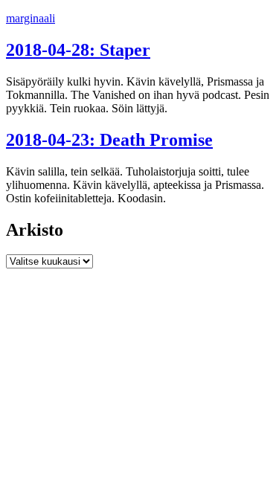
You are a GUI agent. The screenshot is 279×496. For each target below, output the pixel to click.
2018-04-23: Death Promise (109, 139)
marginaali (30, 18)
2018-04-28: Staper (78, 49)
